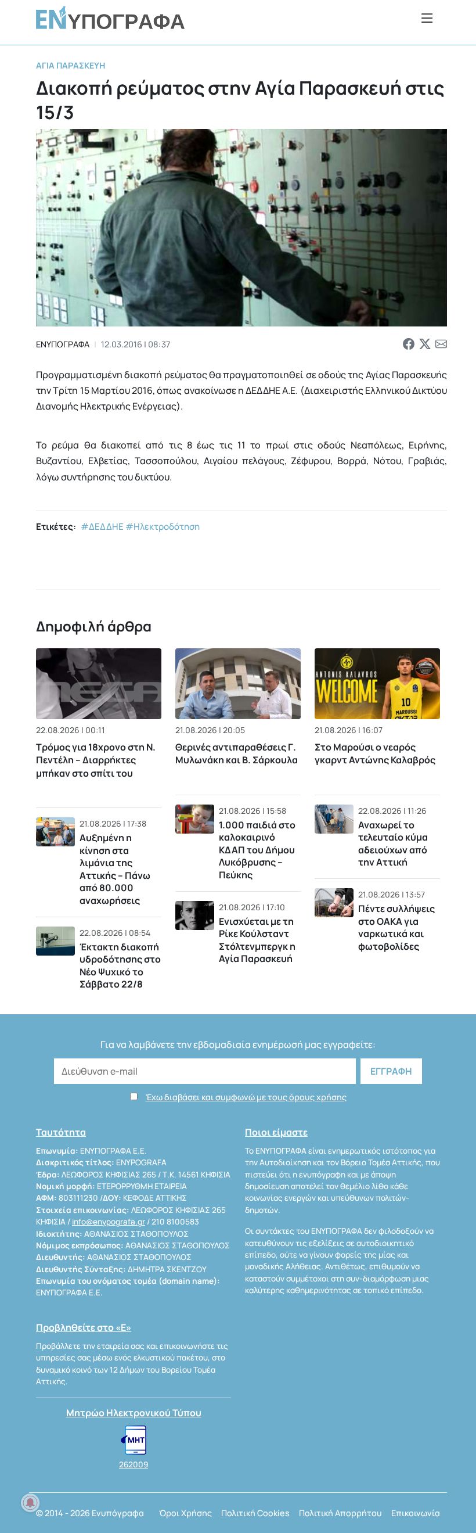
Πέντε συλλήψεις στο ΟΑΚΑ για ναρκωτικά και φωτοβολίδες (396, 927)
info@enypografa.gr (108, 1221)
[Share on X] (425, 344)
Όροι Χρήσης (185, 1512)
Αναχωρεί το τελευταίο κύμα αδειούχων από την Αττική (393, 843)
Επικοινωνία (415, 1512)
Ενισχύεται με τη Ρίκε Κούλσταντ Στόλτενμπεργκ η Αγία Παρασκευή (257, 940)
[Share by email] (441, 344)
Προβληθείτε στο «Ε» (83, 1327)
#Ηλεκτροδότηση (162, 526)
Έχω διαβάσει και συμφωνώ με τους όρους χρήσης (246, 1097)
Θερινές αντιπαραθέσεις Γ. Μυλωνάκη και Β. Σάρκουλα (236, 753)
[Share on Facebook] (408, 344)
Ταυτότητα (61, 1132)
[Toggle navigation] (427, 18)
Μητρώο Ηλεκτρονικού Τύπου (133, 1412)
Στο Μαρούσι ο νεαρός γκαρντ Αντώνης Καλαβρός (375, 753)
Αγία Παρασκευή (70, 65)
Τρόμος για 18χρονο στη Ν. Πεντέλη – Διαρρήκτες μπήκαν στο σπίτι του (96, 760)
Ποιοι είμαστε (276, 1132)
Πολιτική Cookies (255, 1512)
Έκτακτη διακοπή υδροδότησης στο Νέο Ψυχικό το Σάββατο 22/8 (120, 965)
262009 (133, 1464)
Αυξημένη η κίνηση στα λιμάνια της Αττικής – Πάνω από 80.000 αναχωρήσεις (115, 869)
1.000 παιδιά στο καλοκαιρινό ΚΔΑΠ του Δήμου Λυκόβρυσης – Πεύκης (257, 849)
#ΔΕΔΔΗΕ (102, 526)
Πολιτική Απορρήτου (340, 1512)
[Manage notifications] (30, 1502)
